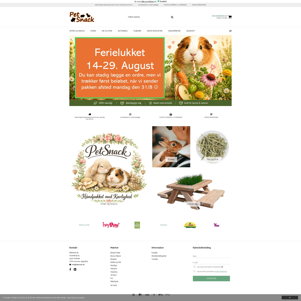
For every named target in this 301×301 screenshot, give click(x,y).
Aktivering (122, 31)
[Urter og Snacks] (109, 169)
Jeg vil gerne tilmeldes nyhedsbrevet (213, 266)
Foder (93, 31)
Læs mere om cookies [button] (75, 297)
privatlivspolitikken (220, 271)
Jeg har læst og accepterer (212, 271)
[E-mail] (211, 262)
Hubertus (163, 225)
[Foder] (171, 146)
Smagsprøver (174, 31)
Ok (290, 297)
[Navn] (211, 256)
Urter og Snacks (77, 31)
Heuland (114, 269)
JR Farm (114, 275)
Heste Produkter (154, 31)
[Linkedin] (75, 269)
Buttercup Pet (84, 225)
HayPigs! (114, 265)
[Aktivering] (192, 191)
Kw (112, 278)
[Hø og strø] (213, 146)
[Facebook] (70, 269)
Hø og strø (107, 31)
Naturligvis (114, 281)
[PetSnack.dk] (81, 17)
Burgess (114, 259)
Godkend (211, 278)
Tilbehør (137, 31)
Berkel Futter (115, 253)
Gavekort (190, 31)
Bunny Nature (116, 256)
